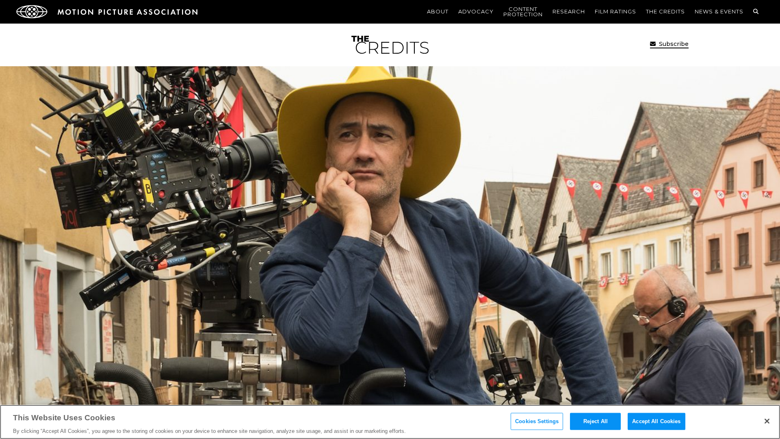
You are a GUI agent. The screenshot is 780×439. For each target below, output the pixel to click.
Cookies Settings (537, 421)
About (437, 11)
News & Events (719, 11)
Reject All (595, 421)
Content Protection (523, 11)
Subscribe (673, 44)
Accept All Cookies (656, 421)
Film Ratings (615, 11)
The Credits (665, 11)
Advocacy (476, 11)
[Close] (767, 421)
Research (568, 11)
